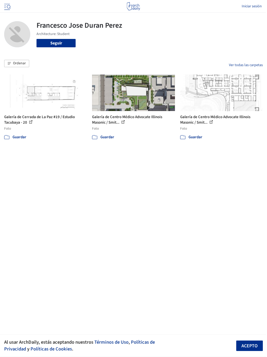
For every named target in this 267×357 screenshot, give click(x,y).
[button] (16, 63)
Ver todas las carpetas (246, 65)
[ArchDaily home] (133, 6)
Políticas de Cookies (51, 349)
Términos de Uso (111, 342)
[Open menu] (6, 6)
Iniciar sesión (252, 6)
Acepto (249, 346)
